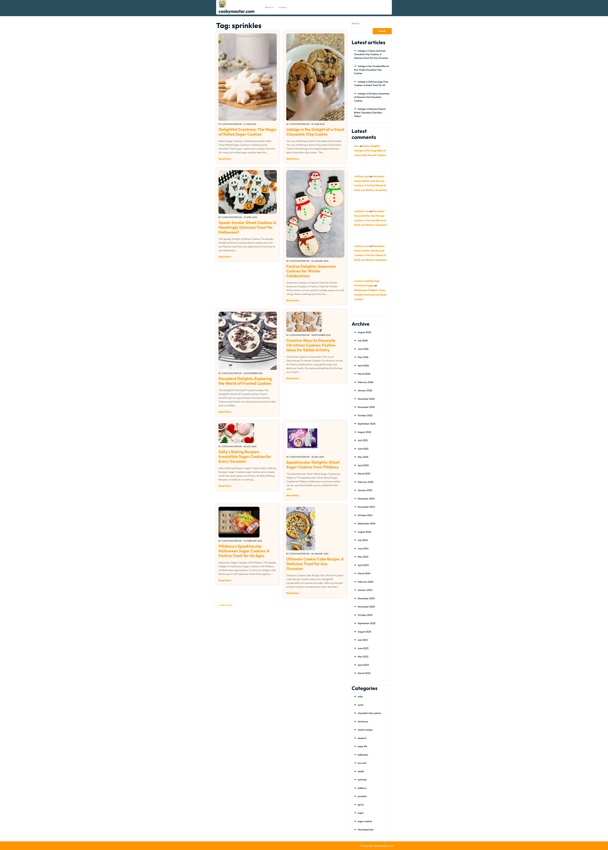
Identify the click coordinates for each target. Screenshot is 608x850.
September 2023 (366, 623)
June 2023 (363, 648)
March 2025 (364, 473)
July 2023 (363, 639)
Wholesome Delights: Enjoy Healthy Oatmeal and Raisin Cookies (370, 294)
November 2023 (366, 606)
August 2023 (364, 631)
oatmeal (362, 779)
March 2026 (364, 373)
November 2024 (366, 506)
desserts (362, 738)
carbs (361, 704)
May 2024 (363, 556)
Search (356, 23)
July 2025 (363, 440)
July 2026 (363, 340)
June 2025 (363, 448)
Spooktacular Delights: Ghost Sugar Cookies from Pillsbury (313, 465)
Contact (283, 7)
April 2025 (363, 465)
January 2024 (365, 589)
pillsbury (362, 787)
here (356, 145)
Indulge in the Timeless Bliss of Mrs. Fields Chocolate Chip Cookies (371, 70)
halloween (363, 754)
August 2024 (364, 531)
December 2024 (366, 498)
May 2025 (363, 456)
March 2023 (364, 673)
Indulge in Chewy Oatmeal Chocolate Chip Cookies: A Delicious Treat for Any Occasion (371, 54)
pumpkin (362, 796)
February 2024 (366, 581)
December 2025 (366, 398)
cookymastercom (232, 124)
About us (269, 7)
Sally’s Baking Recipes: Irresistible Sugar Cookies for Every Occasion (244, 456)
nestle (361, 771)
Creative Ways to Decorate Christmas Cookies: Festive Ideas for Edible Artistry (310, 345)
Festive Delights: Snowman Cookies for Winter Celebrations (311, 271)
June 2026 (363, 348)
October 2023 (365, 615)
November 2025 (366, 407)
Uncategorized (365, 829)
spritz (361, 804)
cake (360, 696)
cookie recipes (365, 729)
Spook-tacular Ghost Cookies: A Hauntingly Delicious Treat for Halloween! (247, 227)
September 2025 (366, 423)
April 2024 (363, 565)
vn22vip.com (361, 176)
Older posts (225, 605)
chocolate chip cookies (369, 713)
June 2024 (363, 548)
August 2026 (364, 332)
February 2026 (365, 382)
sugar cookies (365, 821)
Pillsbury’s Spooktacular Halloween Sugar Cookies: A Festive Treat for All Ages (243, 551)
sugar (361, 812)
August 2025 (364, 432)
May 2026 (363, 357)
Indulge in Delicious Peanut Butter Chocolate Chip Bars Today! (370, 112)
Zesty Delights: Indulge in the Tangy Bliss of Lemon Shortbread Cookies (370, 150)
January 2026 (365, 390)
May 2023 (363, 656)
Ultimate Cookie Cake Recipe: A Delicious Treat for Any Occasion (315, 563)
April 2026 (363, 365)
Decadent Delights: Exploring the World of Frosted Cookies (245, 381)
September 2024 (367, 523)
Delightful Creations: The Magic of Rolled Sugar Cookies (247, 132)
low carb (362, 762)
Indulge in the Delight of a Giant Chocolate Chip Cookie (315, 132)
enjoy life (362, 746)
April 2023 (363, 664)
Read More (224, 158)
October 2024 (365, 515)
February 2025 (365, 481)
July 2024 (363, 540)
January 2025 (365, 490)
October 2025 (365, 415)
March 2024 (364, 573)
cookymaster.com (236, 11)
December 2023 (366, 598)
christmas (363, 721)
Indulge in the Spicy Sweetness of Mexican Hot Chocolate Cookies (371, 97)
